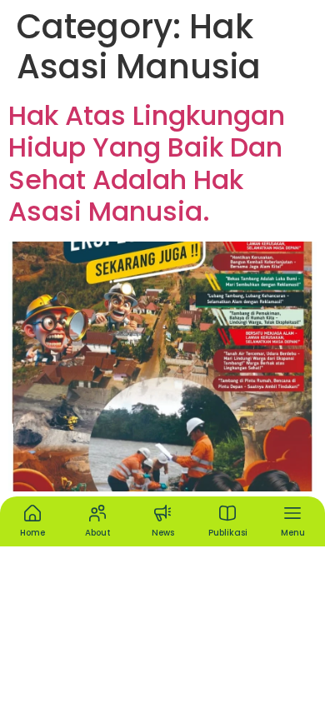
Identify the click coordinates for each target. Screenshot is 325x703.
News (163, 532)
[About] (97, 513)
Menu (293, 532)
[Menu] (292, 513)
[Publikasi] (227, 513)
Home (32, 532)
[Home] (32, 513)
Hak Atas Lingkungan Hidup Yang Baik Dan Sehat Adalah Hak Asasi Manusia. (146, 163)
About (98, 532)
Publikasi (228, 532)
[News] (162, 513)
